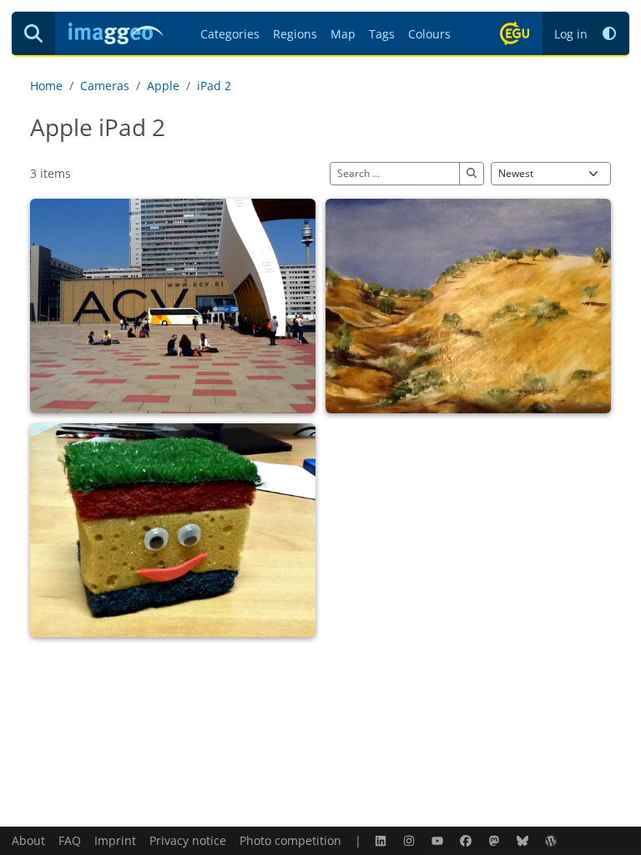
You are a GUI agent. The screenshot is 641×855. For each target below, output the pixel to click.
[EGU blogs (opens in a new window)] (552, 840)
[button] (609, 34)
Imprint (115, 840)
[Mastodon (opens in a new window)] (495, 840)
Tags (382, 34)
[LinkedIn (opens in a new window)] (382, 840)
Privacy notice (187, 840)
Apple (163, 86)
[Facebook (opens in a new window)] (467, 840)
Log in (571, 34)
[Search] (33, 33)
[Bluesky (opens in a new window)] (524, 840)
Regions (295, 34)
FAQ (69, 840)
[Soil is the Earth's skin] (468, 306)
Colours (429, 34)
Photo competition (290, 840)
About (28, 840)
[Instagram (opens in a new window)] (410, 840)
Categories (230, 34)
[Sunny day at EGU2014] (172, 306)
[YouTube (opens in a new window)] (439, 840)
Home (46, 86)
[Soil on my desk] (172, 530)
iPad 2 (214, 86)
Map (343, 34)
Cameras (104, 86)
